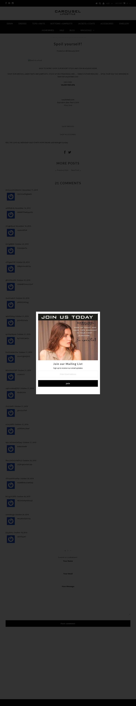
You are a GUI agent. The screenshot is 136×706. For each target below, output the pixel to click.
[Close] (98, 314)
